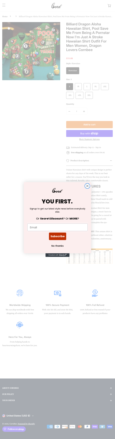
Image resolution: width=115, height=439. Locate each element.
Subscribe (57, 236)
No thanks (57, 246)
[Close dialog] (87, 186)
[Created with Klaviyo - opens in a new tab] (57, 255)
